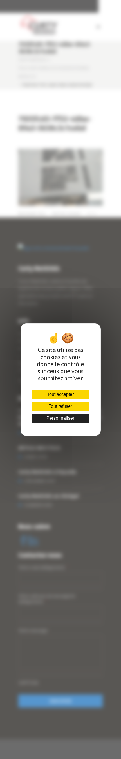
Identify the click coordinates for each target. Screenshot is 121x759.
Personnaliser (60, 418)
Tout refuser (60, 406)
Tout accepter (60, 394)
